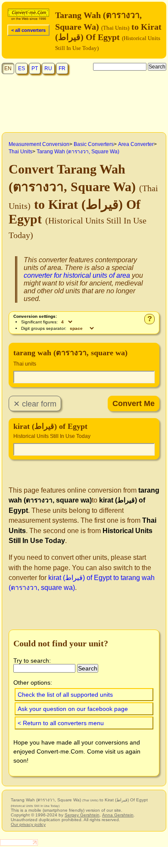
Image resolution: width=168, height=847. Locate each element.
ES (21, 68)
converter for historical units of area (77, 275)
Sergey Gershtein (82, 815)
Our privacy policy (28, 824)
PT (34, 68)
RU (48, 68)
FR (62, 68)
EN (8, 68)
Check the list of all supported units (65, 694)
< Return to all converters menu (61, 723)
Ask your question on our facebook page (73, 708)
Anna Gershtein (118, 815)
